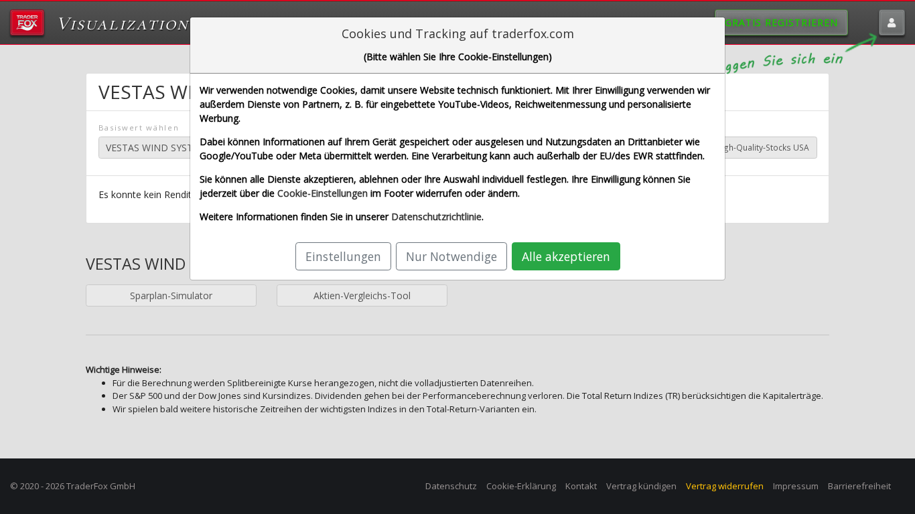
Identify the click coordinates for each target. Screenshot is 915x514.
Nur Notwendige (451, 256)
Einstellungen (343, 256)
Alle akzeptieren (566, 256)
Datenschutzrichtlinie (436, 216)
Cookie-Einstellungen (322, 193)
